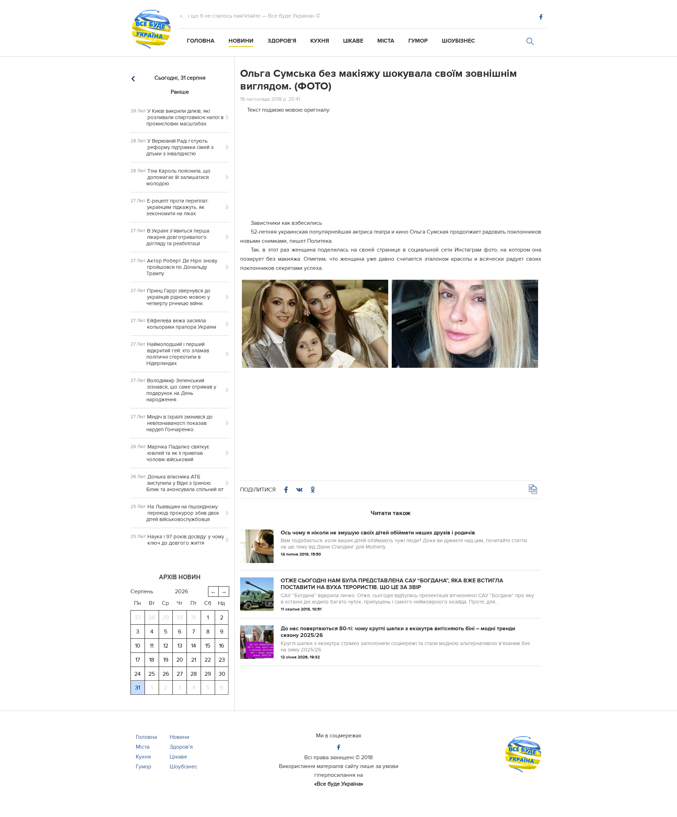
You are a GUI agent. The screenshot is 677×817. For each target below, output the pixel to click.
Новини (241, 40)
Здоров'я (282, 40)
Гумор (418, 40)
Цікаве (353, 40)
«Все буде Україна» (338, 783)
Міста (385, 40)
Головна (200, 40)
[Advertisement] (390, 169)
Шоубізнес (458, 40)
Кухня (319, 40)
